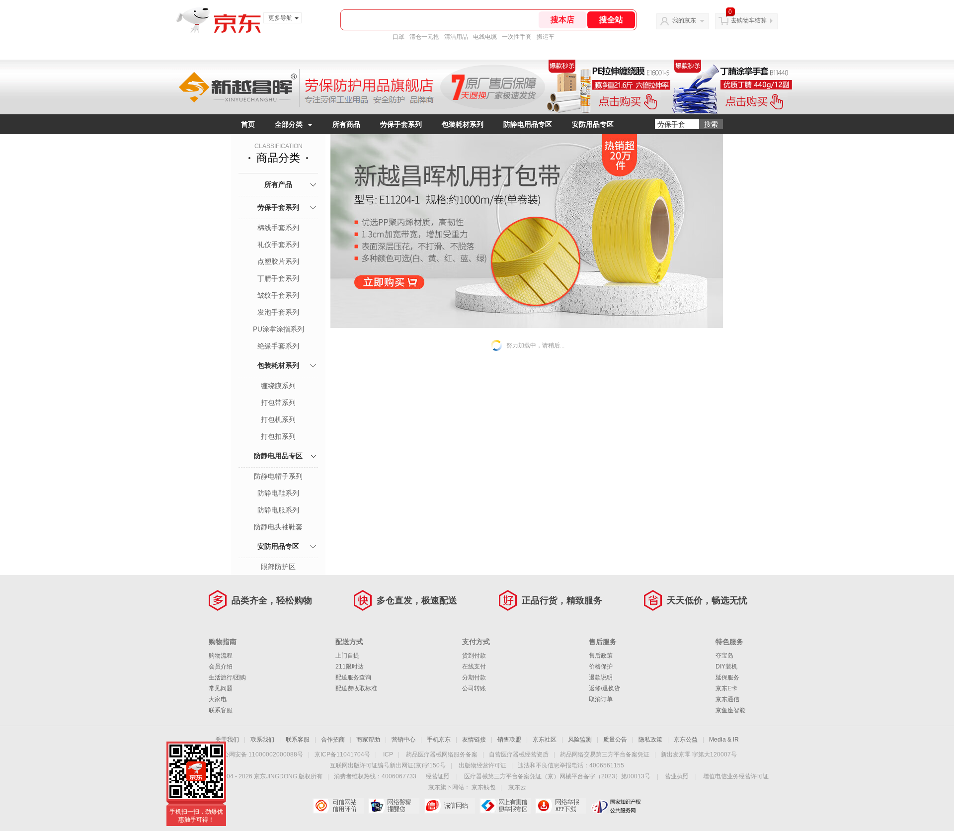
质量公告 (615, 739)
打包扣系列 (278, 436)
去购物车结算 (749, 20)
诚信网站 (449, 806)
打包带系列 (278, 403)
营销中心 (403, 739)
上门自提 (347, 655)
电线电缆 (485, 36)
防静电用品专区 (527, 124)
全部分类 (289, 124)
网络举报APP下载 (560, 806)
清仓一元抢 (424, 36)
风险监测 (580, 739)
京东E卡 (726, 688)
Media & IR (724, 739)
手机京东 (439, 739)
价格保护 (601, 666)
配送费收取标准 (356, 688)
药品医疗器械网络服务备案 (441, 754)
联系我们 (262, 739)
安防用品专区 (593, 124)
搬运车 (546, 36)
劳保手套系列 (401, 124)
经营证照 (438, 776)
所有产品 (278, 184)
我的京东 (684, 20)
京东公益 (686, 739)
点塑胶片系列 (278, 261)
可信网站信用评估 (338, 806)
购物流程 (221, 655)
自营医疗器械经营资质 (519, 754)
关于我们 (227, 739)
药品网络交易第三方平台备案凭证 (604, 754)
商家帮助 (368, 739)
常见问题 (221, 688)
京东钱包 (483, 787)
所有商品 (346, 124)
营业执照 (677, 776)
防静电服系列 (278, 510)
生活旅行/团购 (227, 677)
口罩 (398, 36)
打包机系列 (278, 419)
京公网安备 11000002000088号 (260, 754)
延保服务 (727, 677)
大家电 (218, 699)
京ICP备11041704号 (342, 754)
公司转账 (474, 688)
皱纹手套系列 (278, 295)
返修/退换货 (604, 688)
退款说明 (601, 677)
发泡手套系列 (278, 312)
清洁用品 (456, 36)
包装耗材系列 (462, 124)
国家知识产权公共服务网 (616, 806)
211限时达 (349, 666)
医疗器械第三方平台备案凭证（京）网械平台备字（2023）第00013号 (557, 776)
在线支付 (474, 666)
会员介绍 (221, 666)
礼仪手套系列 (278, 245)
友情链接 (474, 739)
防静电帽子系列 (278, 476)
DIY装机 (726, 666)
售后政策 (601, 655)
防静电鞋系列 (278, 493)
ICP (388, 754)
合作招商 (333, 739)
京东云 (517, 787)
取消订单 (601, 699)
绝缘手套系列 (278, 346)
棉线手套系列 (278, 228)
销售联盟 (509, 739)
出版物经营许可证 (482, 765)
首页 (248, 124)
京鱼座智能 (730, 710)
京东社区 (544, 739)
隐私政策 (650, 739)
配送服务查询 (353, 677)
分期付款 (474, 677)
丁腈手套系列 (278, 278)
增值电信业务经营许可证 (736, 776)
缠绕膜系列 (278, 386)
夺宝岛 (724, 655)
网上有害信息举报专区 (505, 806)
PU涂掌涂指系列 (278, 329)
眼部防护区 (278, 567)
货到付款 (474, 655)
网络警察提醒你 (393, 806)
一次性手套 (517, 36)
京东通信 (727, 699)
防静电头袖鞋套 (278, 527)
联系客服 (221, 710)
